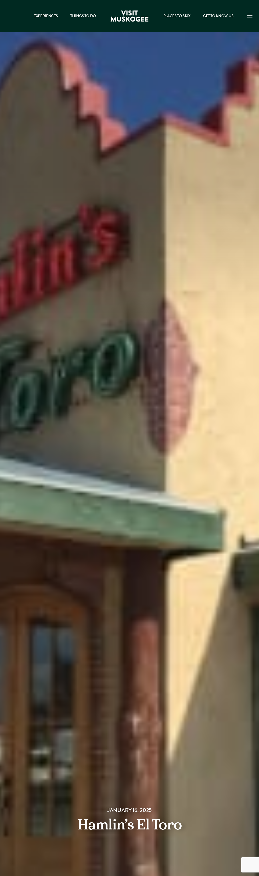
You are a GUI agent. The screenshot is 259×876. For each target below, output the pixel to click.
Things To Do (83, 16)
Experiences (46, 16)
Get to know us (218, 16)
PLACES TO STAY (177, 16)
